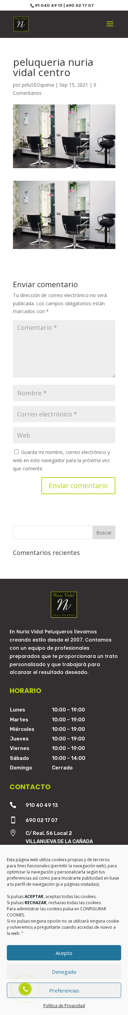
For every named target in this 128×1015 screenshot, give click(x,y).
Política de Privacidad (64, 1006)
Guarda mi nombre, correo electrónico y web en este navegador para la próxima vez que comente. (61, 460)
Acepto (64, 953)
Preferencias (64, 990)
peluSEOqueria (38, 85)
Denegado (64, 971)
